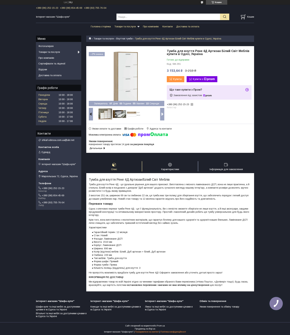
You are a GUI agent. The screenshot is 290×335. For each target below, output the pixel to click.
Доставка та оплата (187, 26)
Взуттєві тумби (124, 38)
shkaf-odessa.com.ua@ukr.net (58, 140)
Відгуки (42, 69)
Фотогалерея (46, 46)
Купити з (198, 79)
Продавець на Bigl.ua (145, 329)
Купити (177, 79)
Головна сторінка (101, 26)
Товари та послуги (125, 26)
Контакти (167, 26)
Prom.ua (161, 326)
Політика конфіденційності (173, 332)
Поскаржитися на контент (147, 332)
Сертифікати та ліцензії (51, 63)
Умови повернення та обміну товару (219, 306)
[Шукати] (224, 17)
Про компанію (151, 26)
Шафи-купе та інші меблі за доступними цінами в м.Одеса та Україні (58, 308)
